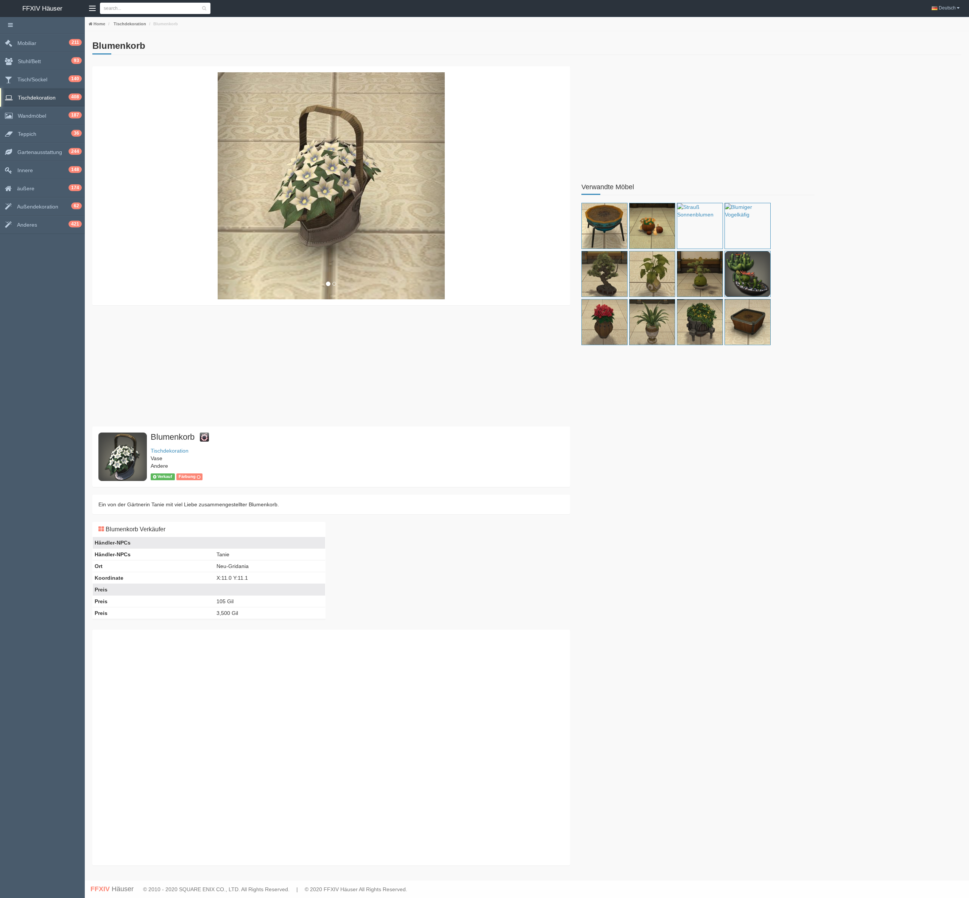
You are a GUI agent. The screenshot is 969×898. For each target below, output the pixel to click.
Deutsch (947, 8)
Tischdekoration (129, 24)
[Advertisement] (319, 366)
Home (98, 24)
